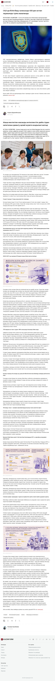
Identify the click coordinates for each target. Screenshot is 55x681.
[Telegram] (12, 107)
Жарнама (3, 671)
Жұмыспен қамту (8, 617)
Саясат (3, 649)
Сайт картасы (4, 665)
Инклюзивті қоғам (14, 614)
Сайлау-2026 (8, 5)
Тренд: (2, 5)
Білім (5, 100)
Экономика (3, 655)
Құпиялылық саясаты (34, 649)
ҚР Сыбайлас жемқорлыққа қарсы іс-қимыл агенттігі (23, 100)
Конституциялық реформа (21, 5)
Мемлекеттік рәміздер (34, 652)
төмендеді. (40, 609)
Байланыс (3, 668)
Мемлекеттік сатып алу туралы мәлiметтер (39, 657)
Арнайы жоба (31, 5)
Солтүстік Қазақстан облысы (11, 103)
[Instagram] (4, 107)
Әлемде (3, 657)
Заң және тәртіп (45, 5)
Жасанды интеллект (32, 614)
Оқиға (2, 647)
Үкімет (5, 614)
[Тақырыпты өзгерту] (48, 2)
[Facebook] (15, 107)
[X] (19, 107)
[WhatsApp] (8, 107)
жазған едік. (11, 95)
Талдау (2, 652)
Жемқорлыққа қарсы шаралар (36, 655)
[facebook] (40, 639)
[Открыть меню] (53, 2)
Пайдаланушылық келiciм (35, 647)
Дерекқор (38, 5)
